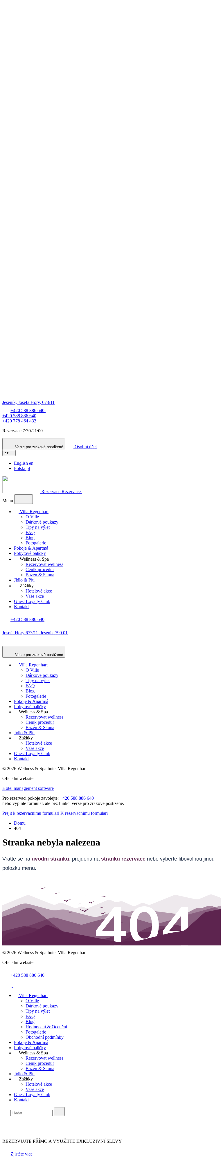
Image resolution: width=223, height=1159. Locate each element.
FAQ (30, 532)
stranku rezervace (123, 859)
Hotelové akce (39, 590)
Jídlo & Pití (24, 579)
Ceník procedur (40, 569)
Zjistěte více (21, 1153)
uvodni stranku (50, 859)
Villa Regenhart (33, 511)
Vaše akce (35, 596)
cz (7, 453)
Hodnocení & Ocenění (46, 1026)
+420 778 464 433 (19, 420)
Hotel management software (28, 788)
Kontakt (21, 606)
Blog (30, 537)
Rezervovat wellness (44, 564)
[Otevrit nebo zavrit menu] (23, 499)
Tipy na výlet (38, 527)
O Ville (32, 516)
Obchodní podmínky (45, 1037)
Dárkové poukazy (42, 522)
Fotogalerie (36, 542)
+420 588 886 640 (19, 415)
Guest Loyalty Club (32, 601)
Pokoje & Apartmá (31, 548)
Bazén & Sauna (40, 574)
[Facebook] (7, 643)
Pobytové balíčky (30, 553)
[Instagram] (17, 643)
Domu (20, 823)
